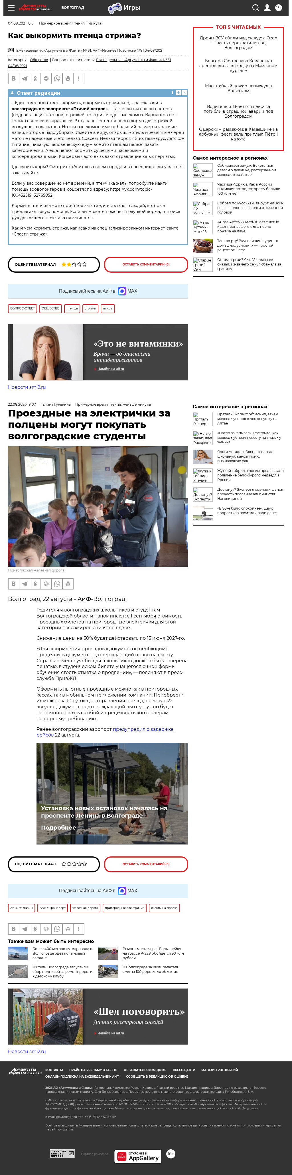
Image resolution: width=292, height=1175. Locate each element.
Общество (39, 60)
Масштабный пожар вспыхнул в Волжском (238, 88)
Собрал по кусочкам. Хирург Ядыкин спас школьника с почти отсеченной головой (250, 207)
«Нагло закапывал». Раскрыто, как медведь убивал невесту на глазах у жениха (249, 437)
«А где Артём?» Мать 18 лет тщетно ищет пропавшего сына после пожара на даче (248, 226)
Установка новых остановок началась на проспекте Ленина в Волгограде (104, 812)
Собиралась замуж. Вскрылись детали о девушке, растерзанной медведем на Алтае (246, 170)
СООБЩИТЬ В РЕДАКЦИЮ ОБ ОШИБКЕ (157, 1077)
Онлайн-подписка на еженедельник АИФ (82, 1077)
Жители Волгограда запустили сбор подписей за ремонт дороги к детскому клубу (62, 971)
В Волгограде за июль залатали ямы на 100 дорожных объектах (151, 969)
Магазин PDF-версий (219, 1070)
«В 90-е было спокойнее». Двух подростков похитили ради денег (247, 510)
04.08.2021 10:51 (21, 23)
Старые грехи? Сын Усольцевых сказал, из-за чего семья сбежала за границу (249, 264)
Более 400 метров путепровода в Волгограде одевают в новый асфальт (62, 953)
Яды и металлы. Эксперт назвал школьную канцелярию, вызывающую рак (245, 456)
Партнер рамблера (94, 1154)
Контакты (54, 1070)
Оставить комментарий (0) (146, 264)
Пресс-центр (184, 1070)
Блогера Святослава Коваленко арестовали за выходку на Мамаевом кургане (238, 66)
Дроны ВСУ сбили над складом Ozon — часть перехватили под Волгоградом (238, 43)
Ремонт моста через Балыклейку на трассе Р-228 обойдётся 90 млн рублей (153, 953)
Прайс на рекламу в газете (93, 1070)
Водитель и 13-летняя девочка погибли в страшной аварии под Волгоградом (238, 111)
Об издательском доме (145, 1070)
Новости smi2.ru (27, 387)
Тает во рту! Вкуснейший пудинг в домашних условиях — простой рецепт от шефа (247, 245)
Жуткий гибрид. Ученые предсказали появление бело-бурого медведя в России (250, 475)
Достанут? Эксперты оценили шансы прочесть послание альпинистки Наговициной (250, 494)
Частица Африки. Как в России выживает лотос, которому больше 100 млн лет (248, 189)
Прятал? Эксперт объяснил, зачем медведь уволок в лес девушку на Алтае (247, 418)
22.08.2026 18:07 (22, 404)
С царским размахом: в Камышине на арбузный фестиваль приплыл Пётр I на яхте (238, 134)
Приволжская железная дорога (36, 570)
